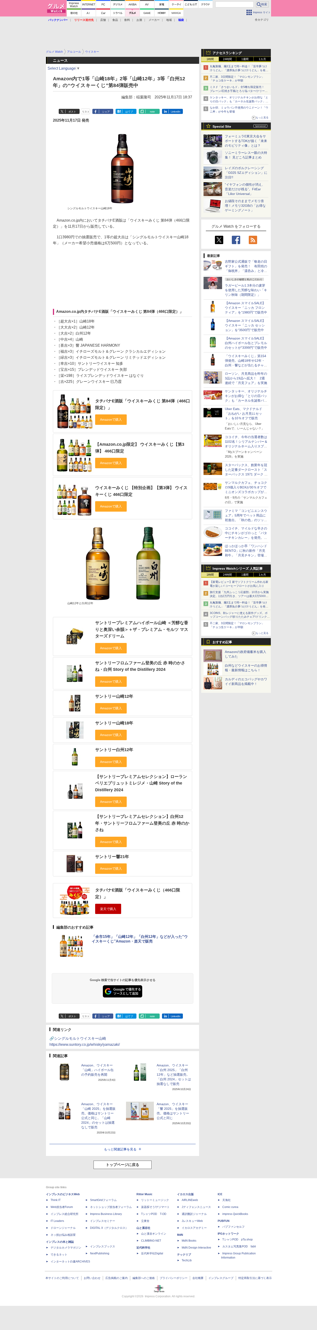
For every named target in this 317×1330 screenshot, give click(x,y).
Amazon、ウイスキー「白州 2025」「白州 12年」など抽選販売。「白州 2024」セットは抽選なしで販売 (174, 1074)
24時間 (227, 59)
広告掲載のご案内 (116, 1278)
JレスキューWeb (192, 1221)
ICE (220, 1194)
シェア (106, 111)
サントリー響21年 (112, 856)
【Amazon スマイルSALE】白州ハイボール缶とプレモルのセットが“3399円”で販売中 (246, 342)
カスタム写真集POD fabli (239, 1246)
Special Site (222, 126)
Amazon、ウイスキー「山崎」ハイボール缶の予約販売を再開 (97, 1069)
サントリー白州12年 (114, 749)
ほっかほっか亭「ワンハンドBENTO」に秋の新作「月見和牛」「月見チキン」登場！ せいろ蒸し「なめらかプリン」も (247, 555)
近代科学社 (143, 1247)
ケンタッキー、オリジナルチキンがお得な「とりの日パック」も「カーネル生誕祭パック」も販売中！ (239, 101)
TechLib (187, 1260)
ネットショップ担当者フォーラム (111, 1207)
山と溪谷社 (143, 1228)
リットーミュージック (155, 1200)
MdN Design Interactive (196, 1247)
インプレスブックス (102, 1246)
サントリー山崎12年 (114, 696)
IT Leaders (57, 1221)
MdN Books (189, 1240)
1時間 (210, 59)
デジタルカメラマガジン (66, 1247)
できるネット (59, 1254)
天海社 (226, 1200)
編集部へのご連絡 (144, 1278)
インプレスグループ (220, 1278)
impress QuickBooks (235, 1214)
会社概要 (198, 1278)
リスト (86, 111)
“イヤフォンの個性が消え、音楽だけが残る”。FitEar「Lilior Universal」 (245, 189)
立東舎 (145, 1221)
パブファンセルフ (233, 1226)
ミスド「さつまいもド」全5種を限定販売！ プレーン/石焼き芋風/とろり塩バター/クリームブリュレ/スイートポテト (239, 91)
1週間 (245, 59)
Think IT (56, 1200)
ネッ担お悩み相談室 (63, 1234)
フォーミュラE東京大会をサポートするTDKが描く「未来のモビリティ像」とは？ (246, 140)
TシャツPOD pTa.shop (237, 1239)
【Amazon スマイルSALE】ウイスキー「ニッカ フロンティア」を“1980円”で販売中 (246, 307)
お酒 (139, 20)
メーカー (154, 20)
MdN (180, 1234)
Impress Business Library (106, 1214)
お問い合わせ (92, 1278)
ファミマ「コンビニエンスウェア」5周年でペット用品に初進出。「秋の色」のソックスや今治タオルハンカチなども (246, 520)
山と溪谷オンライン (153, 1233)
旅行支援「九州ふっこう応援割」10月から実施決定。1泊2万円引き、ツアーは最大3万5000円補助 (239, 596)
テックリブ (184, 1254)
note (152, 111)
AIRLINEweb (190, 1200)
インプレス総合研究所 (64, 1214)
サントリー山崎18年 (114, 723)
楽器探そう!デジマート (155, 1207)
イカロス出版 (185, 1194)
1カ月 (262, 59)
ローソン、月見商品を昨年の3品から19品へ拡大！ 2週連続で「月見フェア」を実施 (246, 378)
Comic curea (230, 1207)
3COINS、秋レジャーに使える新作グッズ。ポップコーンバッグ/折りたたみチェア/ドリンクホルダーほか (240, 617)
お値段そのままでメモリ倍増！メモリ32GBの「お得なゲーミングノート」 (245, 205)
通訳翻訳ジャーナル (194, 1214)
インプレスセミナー (102, 1221)
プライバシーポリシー (174, 1278)
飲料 (127, 20)
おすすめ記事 (222, 642)
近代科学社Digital (152, 1253)
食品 (115, 20)
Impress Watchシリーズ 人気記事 (238, 568)
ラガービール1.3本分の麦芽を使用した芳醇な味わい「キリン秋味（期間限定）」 (246, 290)
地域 (169, 20)
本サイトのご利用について (62, 1278)
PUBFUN (224, 1221)
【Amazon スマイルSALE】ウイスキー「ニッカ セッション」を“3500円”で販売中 (245, 325)
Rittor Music (144, 1194)
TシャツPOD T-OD (153, 1214)
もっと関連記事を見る (120, 1149)
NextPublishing (99, 1253)
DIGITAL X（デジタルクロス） (109, 1228)
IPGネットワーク (228, 1233)
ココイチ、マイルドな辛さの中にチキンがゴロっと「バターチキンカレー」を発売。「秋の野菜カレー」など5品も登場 (246, 537)
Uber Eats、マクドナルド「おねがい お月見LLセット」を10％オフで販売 (243, 413)
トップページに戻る (122, 1165)
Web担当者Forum (62, 1207)
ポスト (72, 111)
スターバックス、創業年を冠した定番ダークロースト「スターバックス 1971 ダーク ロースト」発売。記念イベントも (246, 474)
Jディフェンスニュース (196, 1207)
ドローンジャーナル (63, 1228)
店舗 (103, 20)
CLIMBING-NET (151, 1240)
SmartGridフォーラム (103, 1200)
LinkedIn (175, 111)
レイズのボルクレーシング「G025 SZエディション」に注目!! (246, 172)
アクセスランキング (227, 53)
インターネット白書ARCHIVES (70, 1261)
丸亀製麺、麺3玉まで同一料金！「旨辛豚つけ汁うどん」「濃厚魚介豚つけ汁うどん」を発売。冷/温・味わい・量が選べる (238, 70)
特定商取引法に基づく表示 (255, 1278)
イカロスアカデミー (194, 1228)
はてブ (129, 111)
